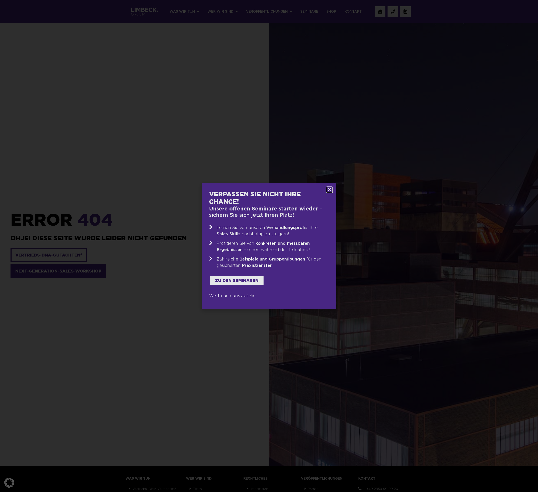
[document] (269, 246)
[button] (9, 482)
